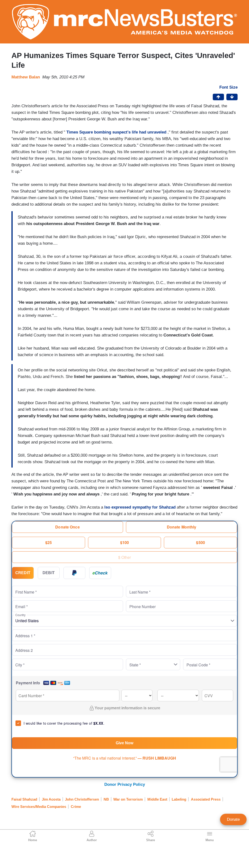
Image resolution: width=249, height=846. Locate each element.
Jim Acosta (51, 799)
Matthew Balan (25, 77)
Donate (233, 819)
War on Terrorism (128, 799)
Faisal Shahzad (24, 799)
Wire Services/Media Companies (38, 806)
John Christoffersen (82, 799)
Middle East (157, 799)
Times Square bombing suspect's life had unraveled (116, 132)
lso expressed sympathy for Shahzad (140, 507)
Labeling (179, 799)
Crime (76, 806)
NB (106, 799)
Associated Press (206, 799)
